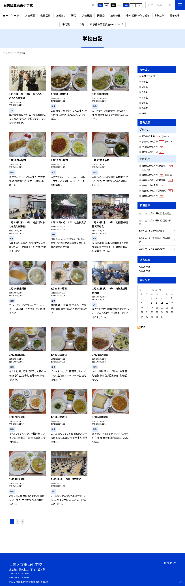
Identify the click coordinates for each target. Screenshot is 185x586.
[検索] (169, 5)
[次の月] (173, 289)
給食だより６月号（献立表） (157, 180)
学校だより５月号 (152, 152)
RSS (142, 327)
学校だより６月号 (152, 146)
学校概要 (30, 15)
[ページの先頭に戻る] (181, 582)
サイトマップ (170, 563)
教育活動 (45, 15)
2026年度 (145, 266)
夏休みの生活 (155, 136)
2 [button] (17, 521)
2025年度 (145, 270)
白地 (106, 5)
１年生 (145, 81)
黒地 (113, 5)
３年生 (145, 92)
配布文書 (175, 15)
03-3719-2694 (22, 573)
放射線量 (115, 15)
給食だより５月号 (152, 195)
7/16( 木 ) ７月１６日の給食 (152, 248)
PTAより (159, 15)
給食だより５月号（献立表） (157, 190)
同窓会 (101, 15)
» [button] (22, 521)
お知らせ (60, 15)
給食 (144, 113)
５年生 (145, 102)
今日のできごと (149, 76)
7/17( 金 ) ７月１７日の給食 (152, 231)
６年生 (145, 108)
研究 (73, 15)
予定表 (66, 24)
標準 (126, 5)
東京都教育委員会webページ (106, 24)
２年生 (145, 86)
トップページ (12, 15)
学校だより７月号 (157, 141)
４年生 (145, 97)
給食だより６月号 (152, 185)
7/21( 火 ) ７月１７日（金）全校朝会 (155, 213)
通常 (100, 5)
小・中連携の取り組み (138, 15)
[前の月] (140, 289)
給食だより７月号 (157, 174)
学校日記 (87, 15)
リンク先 (79, 24)
